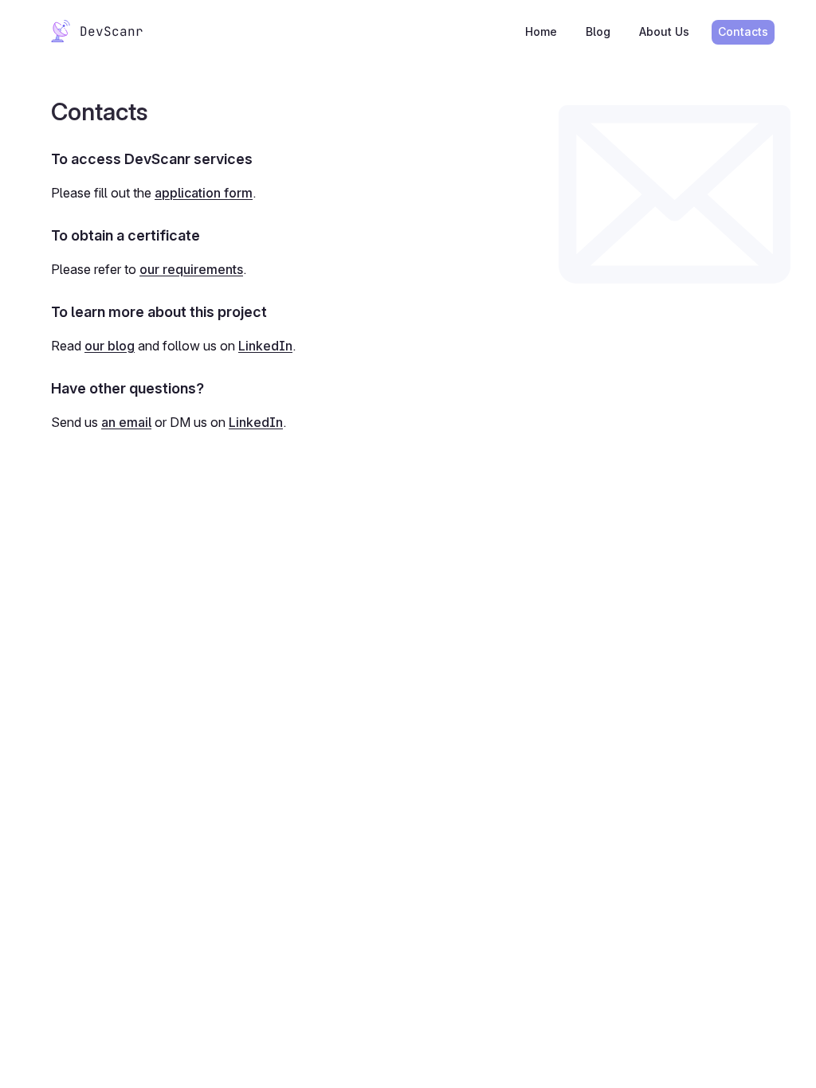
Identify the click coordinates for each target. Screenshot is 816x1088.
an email (126, 422)
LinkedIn (265, 346)
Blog (598, 31)
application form (204, 193)
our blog (109, 346)
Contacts (743, 31)
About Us (664, 31)
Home (541, 31)
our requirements (191, 269)
